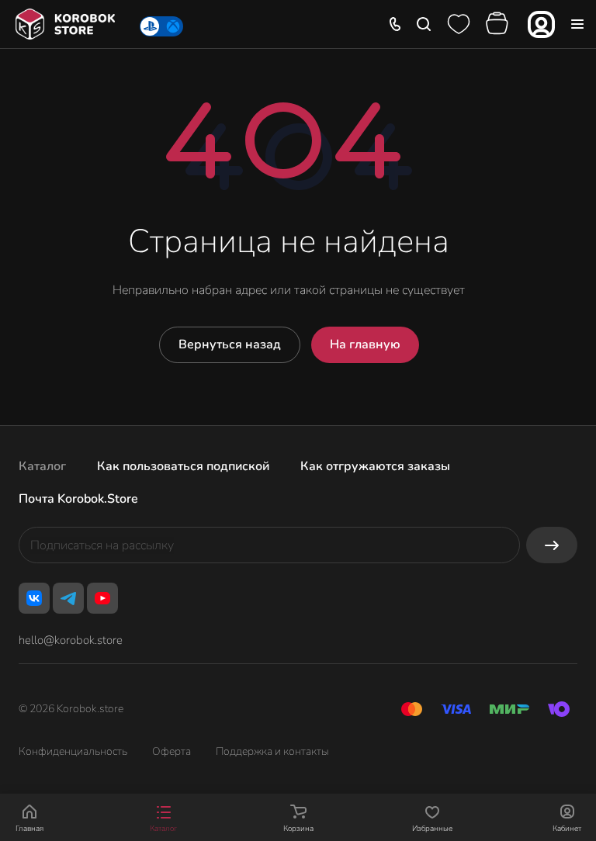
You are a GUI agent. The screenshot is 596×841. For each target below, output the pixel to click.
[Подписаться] (551, 545)
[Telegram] (68, 598)
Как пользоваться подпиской (183, 466)
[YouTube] (102, 598)
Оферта (171, 751)
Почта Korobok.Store (78, 498)
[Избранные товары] (458, 24)
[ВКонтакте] (34, 598)
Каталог (42, 466)
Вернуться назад (229, 344)
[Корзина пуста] (499, 24)
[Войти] (541, 24)
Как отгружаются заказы (375, 466)
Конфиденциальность (73, 751)
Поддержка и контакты (272, 751)
